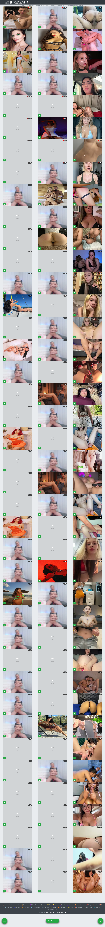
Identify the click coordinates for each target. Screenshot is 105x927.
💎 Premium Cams (35, 907)
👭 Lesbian (95, 905)
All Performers (60, 912)
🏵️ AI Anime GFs (62, 907)
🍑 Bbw (77, 905)
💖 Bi (100, 905)
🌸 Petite (82, 905)
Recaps (54, 912)
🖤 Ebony (11, 905)
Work (51, 912)
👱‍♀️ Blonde (55, 905)
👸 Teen (49, 905)
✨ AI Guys (70, 907)
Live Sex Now (52, 921)
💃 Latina (17, 905)
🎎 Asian (5, 905)
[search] (100, 921)
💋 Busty (88, 905)
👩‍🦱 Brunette (63, 905)
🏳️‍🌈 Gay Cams (17, 907)
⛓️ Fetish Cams (45, 907)
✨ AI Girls (53, 907)
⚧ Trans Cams (25, 907)
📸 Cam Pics (97, 907)
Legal (65, 912)
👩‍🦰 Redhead (70, 905)
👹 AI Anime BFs (79, 907)
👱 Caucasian (24, 905)
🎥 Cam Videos (88, 907)
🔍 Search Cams (52, 909)
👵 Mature (43, 905)
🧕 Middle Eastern (34, 905)
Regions (47, 912)
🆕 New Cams (8, 907)
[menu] (4, 921)
